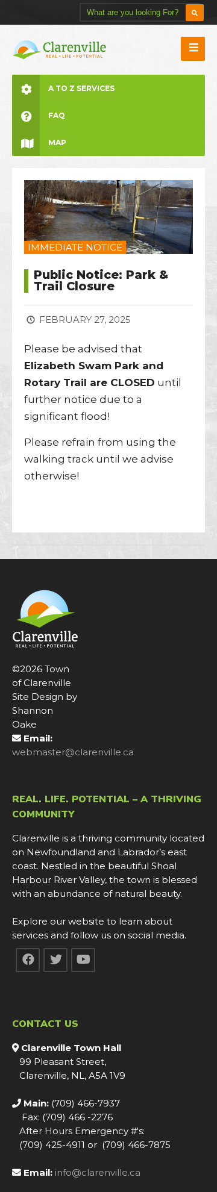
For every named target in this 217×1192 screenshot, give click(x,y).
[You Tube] (83, 960)
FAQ (56, 115)
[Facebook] (28, 960)
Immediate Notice (75, 247)
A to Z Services (81, 88)
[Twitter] (55, 960)
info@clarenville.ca (97, 1172)
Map (57, 142)
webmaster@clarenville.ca (73, 752)
